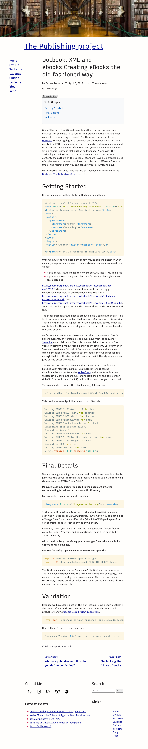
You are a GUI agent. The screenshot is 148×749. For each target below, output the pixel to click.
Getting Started (54, 108)
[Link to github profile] (29, 693)
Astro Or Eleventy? (40, 726)
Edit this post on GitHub (58, 646)
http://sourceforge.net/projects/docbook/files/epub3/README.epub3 (82, 303)
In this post (55, 102)
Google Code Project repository (81, 612)
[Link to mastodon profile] (66, 693)
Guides (14, 78)
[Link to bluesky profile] (57, 693)
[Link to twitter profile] (48, 693)
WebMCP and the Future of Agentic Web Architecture (60, 715)
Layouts (15, 73)
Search (119, 691)
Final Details (52, 112)
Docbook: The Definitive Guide (59, 174)
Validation (50, 117)
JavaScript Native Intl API (45, 719)
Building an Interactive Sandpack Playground (56, 722)
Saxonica (47, 342)
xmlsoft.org (84, 372)
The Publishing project (63, 46)
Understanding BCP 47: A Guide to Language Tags (58, 711)
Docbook (47, 140)
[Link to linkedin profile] (39, 693)
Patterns (15, 69)
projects (15, 82)
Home (13, 60)
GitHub (14, 65)
